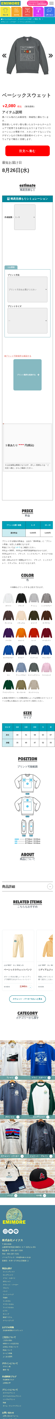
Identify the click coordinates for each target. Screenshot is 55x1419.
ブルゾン (6, 1288)
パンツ (5, 1291)
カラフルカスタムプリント (12, 1396)
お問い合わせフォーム (10, 1416)
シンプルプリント (9, 1399)
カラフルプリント (9, 1393)
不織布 (5, 1298)
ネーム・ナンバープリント (12, 1406)
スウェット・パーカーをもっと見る (27, 999)
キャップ (6, 1314)
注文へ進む (27, 150)
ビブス (5, 1311)
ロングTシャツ (8, 1275)
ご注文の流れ (7, 1340)
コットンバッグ (8, 1294)
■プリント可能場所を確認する (18, 356)
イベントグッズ (8, 1320)
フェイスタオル (8, 1307)
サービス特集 (7, 1353)
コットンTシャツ (9, 1271)
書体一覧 (6, 1370)
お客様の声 (7, 1383)
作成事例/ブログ (8, 1379)
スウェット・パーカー (10, 1284)
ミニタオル (7, 1301)
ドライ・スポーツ (9, 1278)
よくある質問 (7, 1356)
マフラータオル (8, 1304)
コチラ (17, 547)
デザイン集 (7, 1366)
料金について (7, 1350)
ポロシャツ (7, 1281)
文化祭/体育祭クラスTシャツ (13, 1330)
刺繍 (4, 1402)
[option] (27, 55)
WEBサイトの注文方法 (11, 1343)
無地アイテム (7, 1317)
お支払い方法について (10, 1347)
